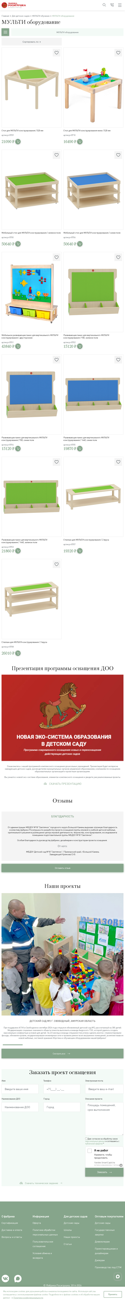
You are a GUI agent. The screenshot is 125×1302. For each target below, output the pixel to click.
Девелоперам (102, 1241)
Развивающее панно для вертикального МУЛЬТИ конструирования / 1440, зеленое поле (24, 541)
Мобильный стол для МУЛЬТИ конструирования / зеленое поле (31, 232)
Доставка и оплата (12, 1229)
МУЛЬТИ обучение (41, 16)
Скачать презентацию (65, 783)
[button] (121, 968)
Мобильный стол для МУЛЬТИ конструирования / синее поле (91, 232)
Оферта (37, 1222)
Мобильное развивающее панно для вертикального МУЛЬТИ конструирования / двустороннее (30, 336)
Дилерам (100, 1260)
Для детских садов (21, 16)
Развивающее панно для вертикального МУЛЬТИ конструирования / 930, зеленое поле (86, 336)
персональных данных (95, 1141)
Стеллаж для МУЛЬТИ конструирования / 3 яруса (24, 642)
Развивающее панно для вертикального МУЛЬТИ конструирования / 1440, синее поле (86, 438)
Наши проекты (72, 1236)
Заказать (102, 1172)
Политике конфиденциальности (28, 1297)
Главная (5, 16)
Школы (68, 1229)
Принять (112, 1294)
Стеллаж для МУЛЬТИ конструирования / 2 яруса (86, 539)
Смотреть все (59, 1053)
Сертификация (10, 1222)
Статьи (68, 1244)
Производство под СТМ (108, 1267)
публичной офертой (94, 1143)
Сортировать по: (31, 42)
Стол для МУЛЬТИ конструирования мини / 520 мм (87, 130)
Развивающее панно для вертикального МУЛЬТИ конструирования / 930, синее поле (24, 438)
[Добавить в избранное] (56, 52)
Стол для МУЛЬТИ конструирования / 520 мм (22, 130)
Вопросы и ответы (12, 1236)
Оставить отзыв (62, 868)
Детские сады (71, 1222)
